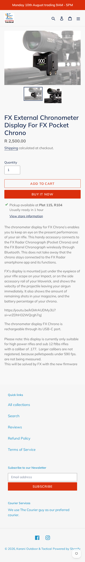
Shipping (11, 148)
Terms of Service (22, 449)
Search (14, 416)
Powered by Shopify (66, 549)
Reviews (15, 427)
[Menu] (78, 18)
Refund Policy (19, 438)
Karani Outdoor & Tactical (34, 549)
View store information (26, 216)
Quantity (10, 162)
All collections (19, 404)
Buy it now (42, 194)
